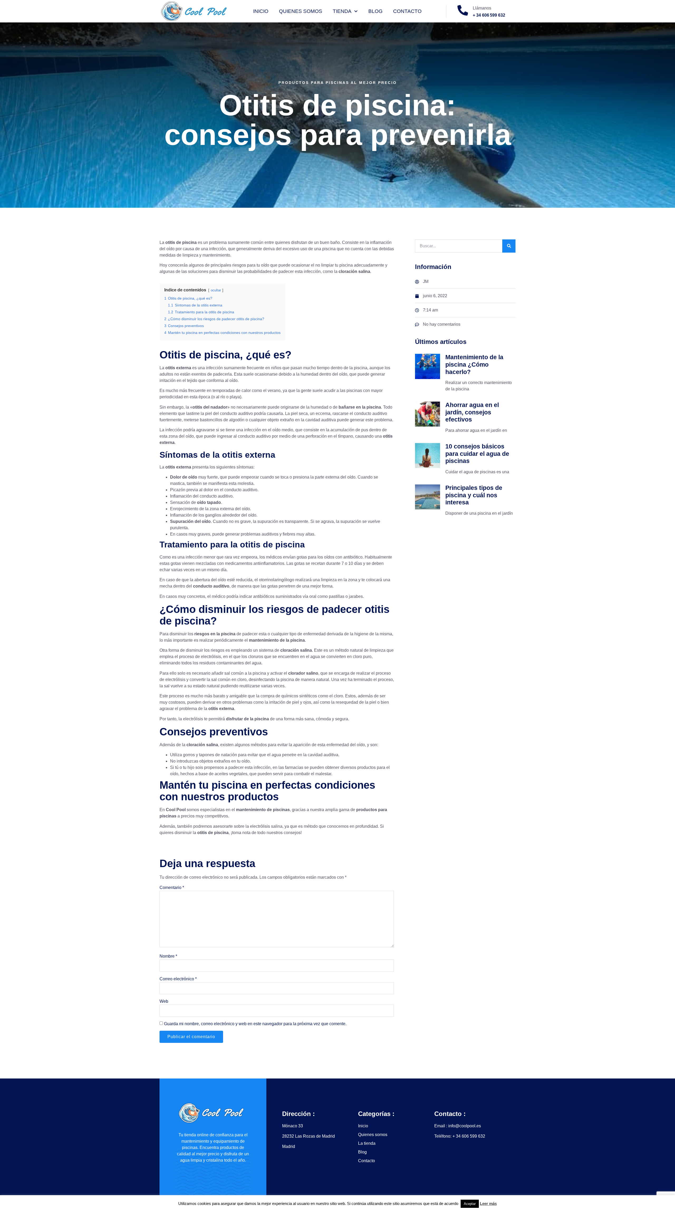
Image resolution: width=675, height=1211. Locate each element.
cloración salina (296, 650)
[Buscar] (508, 246)
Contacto (407, 11)
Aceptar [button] (470, 1204)
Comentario (172, 887)
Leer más (488, 1203)
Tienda (342, 11)
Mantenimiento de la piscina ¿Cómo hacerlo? (474, 364)
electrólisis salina (266, 826)
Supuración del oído (190, 521)
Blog (375, 11)
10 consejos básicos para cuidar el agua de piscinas (477, 453)
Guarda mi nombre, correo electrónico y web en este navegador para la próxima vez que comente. (255, 1023)
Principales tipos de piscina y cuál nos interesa (473, 495)
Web (164, 1001)
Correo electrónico (178, 979)
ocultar (216, 290)
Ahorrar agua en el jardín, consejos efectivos (472, 412)
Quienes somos (300, 11)
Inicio (260, 11)
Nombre (168, 956)
